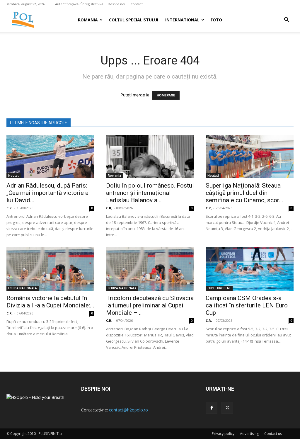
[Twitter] (227, 408)
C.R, (9, 208)
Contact (137, 4)
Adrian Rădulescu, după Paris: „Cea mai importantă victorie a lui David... (47, 193)
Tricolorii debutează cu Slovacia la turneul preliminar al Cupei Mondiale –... (150, 305)
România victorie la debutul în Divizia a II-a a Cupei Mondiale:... (50, 302)
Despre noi (116, 4)
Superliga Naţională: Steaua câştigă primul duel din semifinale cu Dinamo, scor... (244, 193)
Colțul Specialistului (133, 20)
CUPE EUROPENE (219, 288)
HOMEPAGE (166, 95)
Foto (216, 20)
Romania (88, 20)
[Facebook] (211, 408)
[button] (286, 20)
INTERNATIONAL (182, 20)
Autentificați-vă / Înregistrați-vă (79, 4)
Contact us (273, 433)
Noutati (14, 175)
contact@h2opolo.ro (128, 410)
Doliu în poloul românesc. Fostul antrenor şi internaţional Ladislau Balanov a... (150, 193)
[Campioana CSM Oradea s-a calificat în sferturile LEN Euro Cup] (250, 269)
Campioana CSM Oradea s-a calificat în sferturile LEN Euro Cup (247, 305)
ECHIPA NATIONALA (22, 288)
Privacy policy (223, 433)
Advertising (249, 433)
